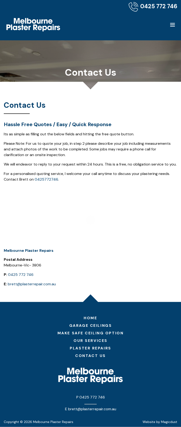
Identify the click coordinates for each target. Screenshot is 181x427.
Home (90, 317)
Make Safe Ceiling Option (90, 333)
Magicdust (169, 422)
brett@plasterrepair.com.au (32, 284)
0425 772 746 (20, 274)
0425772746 (46, 179)
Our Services (90, 340)
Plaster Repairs (90, 348)
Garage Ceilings (90, 325)
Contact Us (90, 355)
